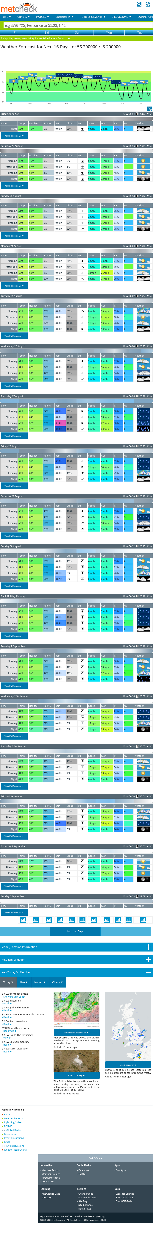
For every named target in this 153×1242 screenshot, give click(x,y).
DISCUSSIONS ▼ (122, 16)
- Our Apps (120, 1170)
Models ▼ (40, 982)
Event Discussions (14, 1138)
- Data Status (84, 1208)
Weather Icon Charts (15, 1149)
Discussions (10, 1134)
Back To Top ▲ (95, 1158)
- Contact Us (47, 1181)
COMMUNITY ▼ (64, 16)
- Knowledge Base (50, 1193)
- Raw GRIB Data (123, 1201)
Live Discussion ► (128, 1064)
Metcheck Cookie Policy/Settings (90, 1216)
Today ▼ (8, 982)
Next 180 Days (75, 931)
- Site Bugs (82, 1201)
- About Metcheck (50, 1177)
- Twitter (81, 1174)
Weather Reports (13, 1118)
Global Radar (13, 1130)
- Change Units (85, 1193)
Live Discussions (15, 1145)
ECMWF (8, 1126)
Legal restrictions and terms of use (56, 1216)
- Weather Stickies (124, 1193)
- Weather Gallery (50, 1174)
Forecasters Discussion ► (76, 1032)
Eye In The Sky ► (76, 1075)
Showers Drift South (14, 996)
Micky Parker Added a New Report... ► (49, 38)
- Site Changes (85, 1205)
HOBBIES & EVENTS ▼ (93, 16)
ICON (7, 1141)
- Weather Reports (50, 1170)
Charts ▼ (57, 982)
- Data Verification (86, 1197)
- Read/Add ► (9, 1030)
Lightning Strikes (13, 1122)
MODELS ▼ (42, 16)
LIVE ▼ (7, 16)
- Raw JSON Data (124, 1197)
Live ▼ (24, 982)
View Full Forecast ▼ (14, 135)
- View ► (7, 1037)
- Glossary (45, 1197)
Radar (7, 1114)
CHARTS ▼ (23, 16)
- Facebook (83, 1170)
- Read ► (7, 1003)
